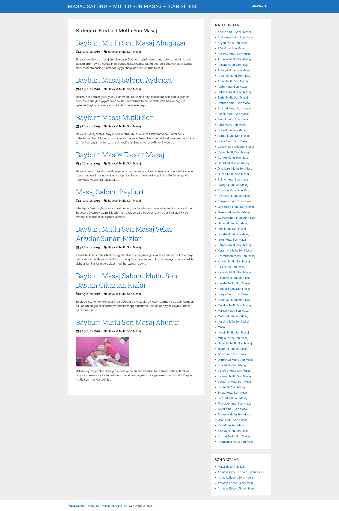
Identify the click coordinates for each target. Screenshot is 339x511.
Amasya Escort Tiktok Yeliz (235, 483)
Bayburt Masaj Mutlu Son (115, 117)
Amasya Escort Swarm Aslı (235, 477)
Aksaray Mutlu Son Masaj (234, 54)
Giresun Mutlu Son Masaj (234, 212)
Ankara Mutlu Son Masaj (233, 64)
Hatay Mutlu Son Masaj (233, 223)
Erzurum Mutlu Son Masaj (234, 196)
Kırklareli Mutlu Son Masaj (234, 278)
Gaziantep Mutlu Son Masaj (236, 207)
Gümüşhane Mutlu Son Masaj (237, 217)
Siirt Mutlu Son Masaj (231, 387)
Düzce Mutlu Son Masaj (233, 174)
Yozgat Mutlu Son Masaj (234, 436)
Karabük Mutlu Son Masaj (234, 245)
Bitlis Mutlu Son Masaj (232, 125)
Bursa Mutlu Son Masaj (233, 141)
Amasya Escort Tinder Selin (236, 488)
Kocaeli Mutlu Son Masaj (234, 288)
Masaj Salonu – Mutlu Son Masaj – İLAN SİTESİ (132, 6)
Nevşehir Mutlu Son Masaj (235, 343)
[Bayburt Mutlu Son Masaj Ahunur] (102, 351)
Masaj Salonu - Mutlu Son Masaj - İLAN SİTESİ (98, 505)
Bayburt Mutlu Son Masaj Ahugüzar (131, 42)
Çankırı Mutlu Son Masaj (233, 152)
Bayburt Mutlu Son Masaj (124, 51)
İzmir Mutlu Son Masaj (232, 239)
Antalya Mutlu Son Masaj (234, 70)
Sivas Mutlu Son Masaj (232, 398)
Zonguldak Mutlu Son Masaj (236, 441)
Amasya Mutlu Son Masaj (234, 59)
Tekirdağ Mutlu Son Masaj (234, 403)
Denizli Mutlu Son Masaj (233, 163)
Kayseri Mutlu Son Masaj (234, 261)
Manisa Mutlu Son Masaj (233, 310)
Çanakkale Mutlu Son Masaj (236, 146)
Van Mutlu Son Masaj (231, 425)
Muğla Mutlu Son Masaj (233, 338)
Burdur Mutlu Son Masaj (233, 135)
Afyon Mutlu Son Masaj (233, 43)
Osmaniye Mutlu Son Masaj (235, 360)
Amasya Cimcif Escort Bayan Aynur (241, 472)
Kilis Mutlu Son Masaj (231, 267)
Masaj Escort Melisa (231, 466)
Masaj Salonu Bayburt (110, 191)
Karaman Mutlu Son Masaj (235, 250)
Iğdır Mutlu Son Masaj (232, 228)
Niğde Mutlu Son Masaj (233, 349)
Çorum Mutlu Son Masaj (233, 157)
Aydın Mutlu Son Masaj (232, 86)
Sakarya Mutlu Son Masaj (234, 370)
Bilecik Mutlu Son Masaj (233, 114)
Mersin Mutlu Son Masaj (233, 332)
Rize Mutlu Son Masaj (232, 365)
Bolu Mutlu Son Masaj (232, 130)
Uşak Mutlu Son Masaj (232, 420)
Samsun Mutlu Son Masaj (234, 376)
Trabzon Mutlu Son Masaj (234, 414)
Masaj (221, 327)
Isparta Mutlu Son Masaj (233, 234)
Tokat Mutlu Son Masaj (233, 409)
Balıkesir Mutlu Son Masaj (234, 92)
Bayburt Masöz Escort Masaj (120, 154)
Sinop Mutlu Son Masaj (233, 392)
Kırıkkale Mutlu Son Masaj (234, 272)
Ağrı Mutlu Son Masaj (231, 48)
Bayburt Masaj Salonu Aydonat (124, 80)
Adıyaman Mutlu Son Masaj (235, 37)
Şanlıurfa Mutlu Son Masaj (235, 381)
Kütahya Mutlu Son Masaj (234, 299)
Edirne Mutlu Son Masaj (233, 179)
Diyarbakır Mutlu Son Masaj (235, 168)
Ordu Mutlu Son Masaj (232, 354)
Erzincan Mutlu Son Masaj (234, 190)
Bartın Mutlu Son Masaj (233, 97)
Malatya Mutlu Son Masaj (234, 305)
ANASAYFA (259, 6)
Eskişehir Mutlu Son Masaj (234, 201)
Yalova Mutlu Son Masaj (233, 431)
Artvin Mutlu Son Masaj (233, 81)
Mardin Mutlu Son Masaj (233, 321)
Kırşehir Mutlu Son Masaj (234, 283)
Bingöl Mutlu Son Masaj (233, 119)
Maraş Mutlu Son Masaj (233, 316)
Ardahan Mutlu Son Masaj (234, 75)
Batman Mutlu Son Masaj (234, 103)
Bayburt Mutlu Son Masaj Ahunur (128, 322)
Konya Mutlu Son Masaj (233, 294)
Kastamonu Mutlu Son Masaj (236, 256)
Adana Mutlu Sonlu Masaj (234, 32)
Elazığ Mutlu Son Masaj (233, 185)
